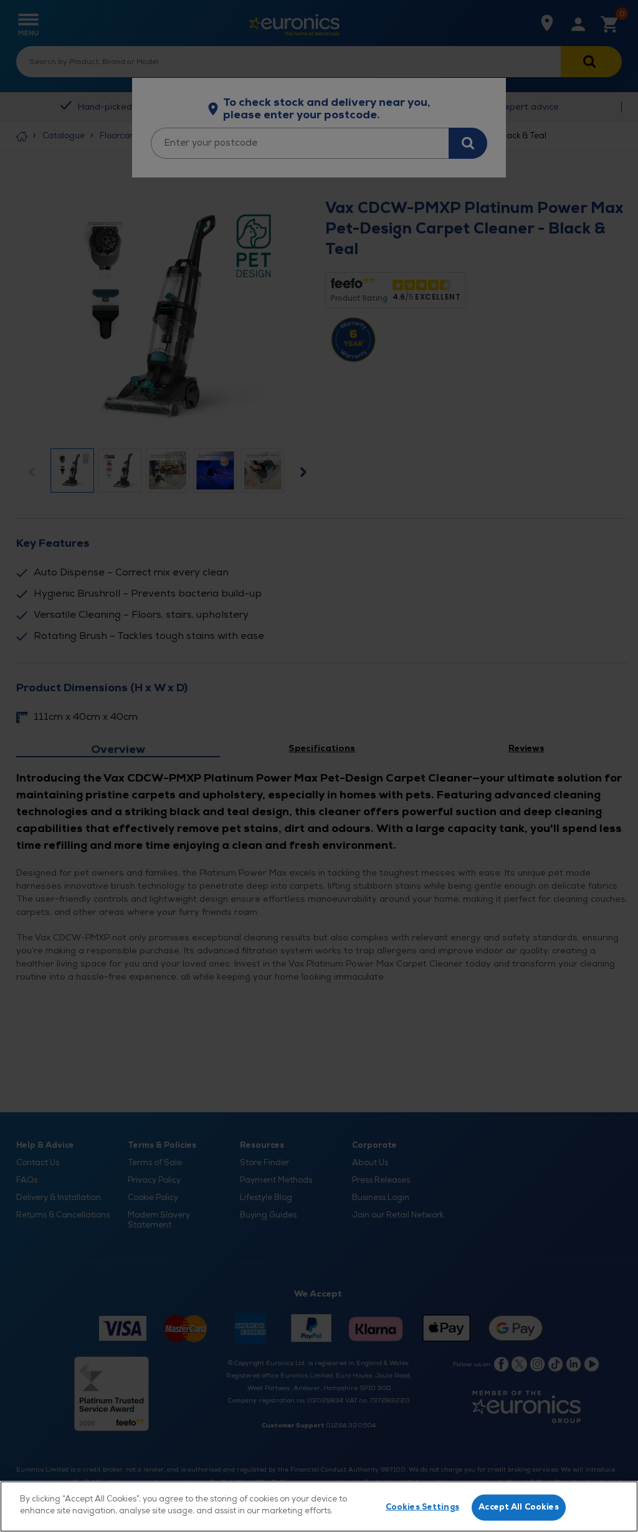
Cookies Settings (422, 1507)
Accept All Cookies (518, 1507)
